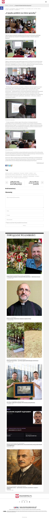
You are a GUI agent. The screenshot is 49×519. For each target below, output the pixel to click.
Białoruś (22, 173)
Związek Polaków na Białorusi (20, 177)
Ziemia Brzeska (20, 401)
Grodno (31, 173)
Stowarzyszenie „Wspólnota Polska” (13, 176)
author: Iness (37, 8)
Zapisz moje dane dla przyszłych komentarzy (17, 222)
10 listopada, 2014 (29, 8)
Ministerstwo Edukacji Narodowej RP (13, 174)
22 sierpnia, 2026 (10, 278)
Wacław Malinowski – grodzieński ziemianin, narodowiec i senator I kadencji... (22, 488)
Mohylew (25, 174)
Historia (9, 359)
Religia (8, 317)
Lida (35, 173)
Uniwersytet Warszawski (28, 176)
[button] (1, 8)
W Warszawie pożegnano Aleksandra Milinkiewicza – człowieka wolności (23, 276)
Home (6, 5)
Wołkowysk (7, 177)
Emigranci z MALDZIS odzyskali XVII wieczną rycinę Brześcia (21, 402)
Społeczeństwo (10, 275)
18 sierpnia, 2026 (10, 490)
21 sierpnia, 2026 (10, 320)
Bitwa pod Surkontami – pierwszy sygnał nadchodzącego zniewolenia (22, 360)
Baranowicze (16, 173)
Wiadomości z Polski (18, 275)
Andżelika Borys (9, 173)
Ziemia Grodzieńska (20, 8)
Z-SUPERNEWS (12, 8)
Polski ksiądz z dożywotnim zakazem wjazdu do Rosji (19, 318)
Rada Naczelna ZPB (32, 174)
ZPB (12, 177)
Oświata (11, 5)
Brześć (26, 173)
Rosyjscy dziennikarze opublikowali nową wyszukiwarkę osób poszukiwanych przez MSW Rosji (24, 445)
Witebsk (37, 176)
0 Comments (17, 9)
